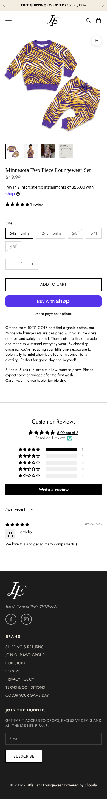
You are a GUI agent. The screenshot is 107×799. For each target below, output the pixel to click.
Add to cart (53, 284)
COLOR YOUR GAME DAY (27, 695)
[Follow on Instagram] (26, 619)
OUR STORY (15, 663)
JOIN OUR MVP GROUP (25, 655)
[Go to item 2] (30, 151)
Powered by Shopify (80, 785)
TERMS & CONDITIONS (25, 687)
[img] (17, 524)
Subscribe (23, 756)
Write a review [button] (54, 489)
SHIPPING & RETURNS (24, 647)
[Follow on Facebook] (11, 619)
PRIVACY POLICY (19, 679)
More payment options (53, 313)
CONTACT (14, 671)
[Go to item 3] (48, 151)
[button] (17, 204)
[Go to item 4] (66, 151)
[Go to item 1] (13, 151)
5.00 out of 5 (67, 432)
